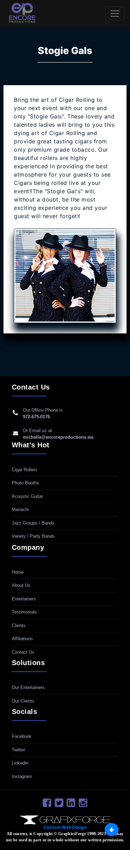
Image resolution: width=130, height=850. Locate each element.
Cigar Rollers (24, 469)
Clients (19, 625)
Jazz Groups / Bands (33, 523)
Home (18, 572)
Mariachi (20, 509)
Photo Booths (25, 482)
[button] (112, 829)
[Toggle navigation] (114, 13)
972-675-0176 (36, 416)
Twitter (18, 749)
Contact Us (23, 652)
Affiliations (22, 638)
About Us (21, 585)
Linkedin (20, 763)
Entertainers (24, 598)
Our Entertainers (28, 687)
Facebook (22, 736)
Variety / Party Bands (33, 536)
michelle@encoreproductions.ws (58, 437)
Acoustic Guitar (27, 496)
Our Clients (23, 701)
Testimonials (24, 612)
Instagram (22, 776)
